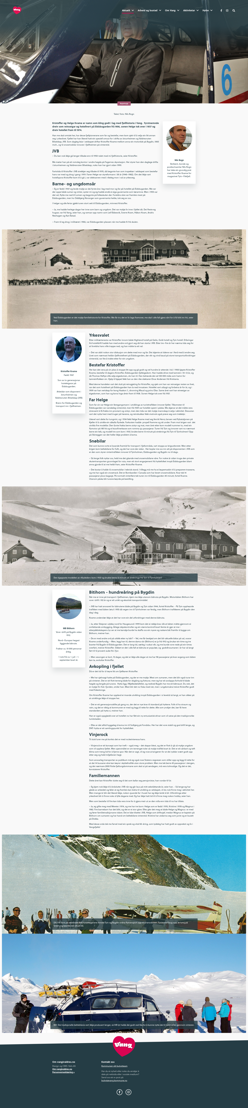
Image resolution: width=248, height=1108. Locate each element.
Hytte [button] (206, 10)
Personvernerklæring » (63, 1072)
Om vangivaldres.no (62, 1069)
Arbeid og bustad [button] (148, 10)
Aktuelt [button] (126, 10)
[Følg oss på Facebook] (221, 10)
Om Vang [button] (170, 10)
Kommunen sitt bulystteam (114, 1066)
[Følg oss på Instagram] (227, 10)
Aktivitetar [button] (189, 10)
